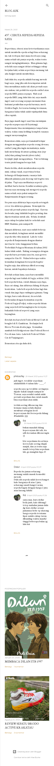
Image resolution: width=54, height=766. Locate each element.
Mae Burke (35, 757)
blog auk (11, 10)
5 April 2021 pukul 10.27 (31, 467)
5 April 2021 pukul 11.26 (37, 495)
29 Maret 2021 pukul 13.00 (35, 423)
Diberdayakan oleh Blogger (29, 751)
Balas (17, 461)
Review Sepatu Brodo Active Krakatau (22, 725)
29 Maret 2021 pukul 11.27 (36, 376)
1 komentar (19, 666)
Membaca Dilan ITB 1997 (24, 661)
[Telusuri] (47, 5)
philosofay (19, 376)
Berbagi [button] (8, 357)
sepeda (13, 361)
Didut (17, 467)
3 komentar (19, 733)
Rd (24, 420)
